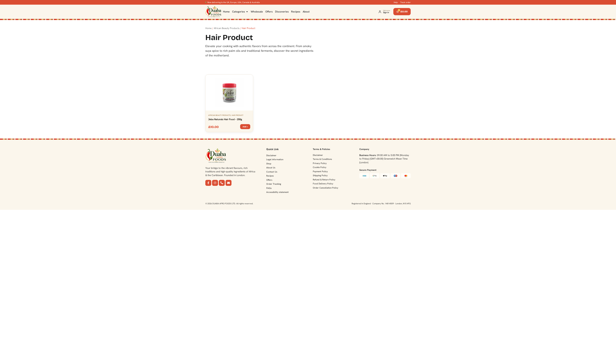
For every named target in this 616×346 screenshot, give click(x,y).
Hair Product (237, 115)
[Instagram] (215, 183)
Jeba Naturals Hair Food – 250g (225, 119)
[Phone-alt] (222, 183)
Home (208, 28)
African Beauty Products (227, 28)
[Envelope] (228, 183)
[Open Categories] (247, 12)
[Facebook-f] (208, 183)
